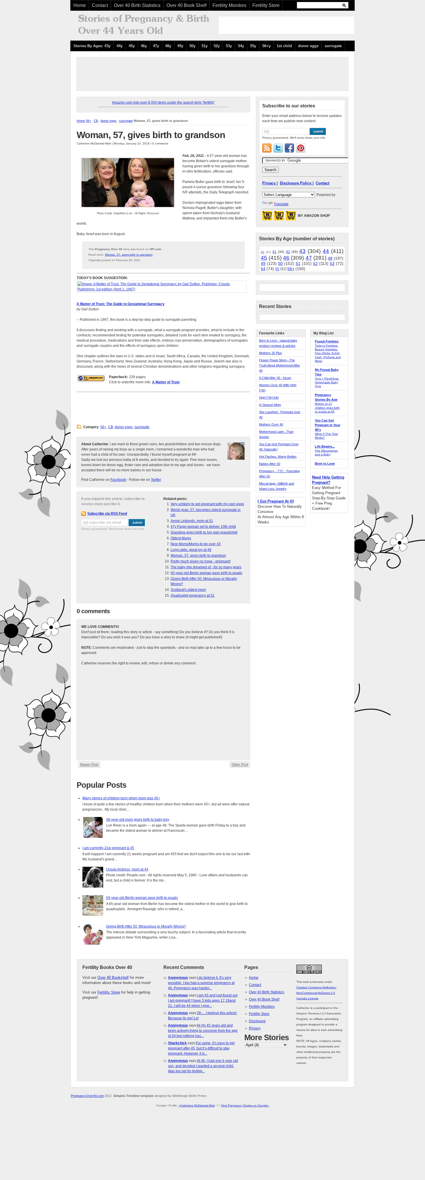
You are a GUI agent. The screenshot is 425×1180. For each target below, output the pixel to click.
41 (274, 252)
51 (298, 263)
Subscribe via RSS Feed (107, 514)
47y (156, 46)
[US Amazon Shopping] (267, 217)
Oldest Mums (181, 538)
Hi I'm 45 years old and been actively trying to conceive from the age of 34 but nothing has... (203, 1030)
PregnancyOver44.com (87, 1095)
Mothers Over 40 (271, 424)
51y (205, 46)
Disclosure (257, 1021)
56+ (88, 120)
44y (120, 46)
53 (332, 263)
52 (315, 263)
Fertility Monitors (229, 5)
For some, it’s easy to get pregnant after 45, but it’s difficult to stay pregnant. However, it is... (201, 1048)
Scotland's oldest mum (188, 590)
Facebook (118, 480)
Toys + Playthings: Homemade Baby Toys (327, 382)
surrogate (333, 46)
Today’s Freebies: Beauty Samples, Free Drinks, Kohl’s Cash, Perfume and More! (328, 353)
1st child (284, 46)
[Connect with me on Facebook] (289, 148)
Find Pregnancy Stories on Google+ (245, 1105)
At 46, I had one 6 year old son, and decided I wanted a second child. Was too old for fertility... (203, 1066)
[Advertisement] (286, 25)
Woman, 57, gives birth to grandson (151, 135)
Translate (281, 204)
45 (264, 258)
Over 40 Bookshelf (113, 977)
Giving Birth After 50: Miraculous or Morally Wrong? (146, 926)
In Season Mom (270, 404)
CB (96, 120)
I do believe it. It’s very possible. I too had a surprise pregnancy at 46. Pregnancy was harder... (201, 983)
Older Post (240, 765)
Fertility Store (266, 5)
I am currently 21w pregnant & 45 (108, 848)
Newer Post (89, 765)
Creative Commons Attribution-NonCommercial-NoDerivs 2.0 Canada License (316, 993)
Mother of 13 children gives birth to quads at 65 (327, 407)
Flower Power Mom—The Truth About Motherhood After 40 (279, 365)
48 (330, 258)
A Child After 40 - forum (275, 378)
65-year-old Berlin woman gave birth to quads (206, 573)
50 (280, 263)
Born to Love (325, 463)
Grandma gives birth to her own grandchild (204, 532)
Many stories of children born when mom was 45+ (121, 798)
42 (288, 252)
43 (302, 251)
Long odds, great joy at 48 (191, 550)
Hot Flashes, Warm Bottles (278, 456)
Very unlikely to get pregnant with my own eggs (207, 504)
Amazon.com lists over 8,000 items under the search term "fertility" (163, 102)
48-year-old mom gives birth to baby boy (137, 820)
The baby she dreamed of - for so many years (206, 567)
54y (241, 46)
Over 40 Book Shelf (186, 5)
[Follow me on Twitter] (278, 148)
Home (79, 5)
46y (144, 46)
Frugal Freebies (327, 341)
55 (277, 269)
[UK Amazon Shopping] (291, 217)
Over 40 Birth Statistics (137, 5)
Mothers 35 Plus (270, 353)
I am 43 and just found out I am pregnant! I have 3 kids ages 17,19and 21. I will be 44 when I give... (202, 1000)
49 (263, 263)
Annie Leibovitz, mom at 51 (192, 521)
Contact (100, 5)
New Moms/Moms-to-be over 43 (196, 544)
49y (180, 46)
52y (217, 46)
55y (253, 46)
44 (326, 251)
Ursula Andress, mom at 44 (127, 869)
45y (132, 46)
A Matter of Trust (166, 382)
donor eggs (308, 46)
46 (286, 258)
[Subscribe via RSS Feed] (266, 148)
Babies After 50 (269, 464)
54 (263, 268)
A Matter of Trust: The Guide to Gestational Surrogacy (121, 304)
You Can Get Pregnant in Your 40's (327, 425)
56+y (266, 46)
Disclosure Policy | (297, 183)
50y (192, 46)
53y (229, 46)
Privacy (254, 1028)
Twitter (156, 480)
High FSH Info (269, 397)
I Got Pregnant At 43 (276, 501)
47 (309, 258)
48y (168, 46)
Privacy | (270, 183)
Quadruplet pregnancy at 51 (193, 595)
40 (262, 252)
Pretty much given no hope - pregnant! (200, 561)
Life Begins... (325, 446)
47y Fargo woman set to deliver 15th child (203, 527)
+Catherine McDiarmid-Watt (197, 1105)
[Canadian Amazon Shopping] (279, 217)
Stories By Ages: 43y (91, 46)
